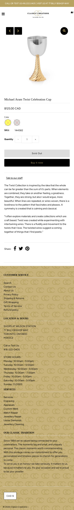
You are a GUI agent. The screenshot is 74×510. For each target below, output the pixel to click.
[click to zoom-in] (64, 31)
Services (8, 397)
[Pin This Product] (27, 249)
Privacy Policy (11, 294)
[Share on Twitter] (21, 249)
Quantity (8, 139)
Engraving (9, 401)
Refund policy (11, 309)
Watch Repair (11, 412)
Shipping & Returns (14, 298)
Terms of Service (13, 306)
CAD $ (10, 496)
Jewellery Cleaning (14, 424)
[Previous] (10, 31)
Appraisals (9, 405)
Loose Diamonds (13, 420)
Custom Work (11, 408)
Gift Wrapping (11, 302)
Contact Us (10, 286)
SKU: (6, 130)
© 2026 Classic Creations (15, 507)
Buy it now (37, 162)
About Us (9, 290)
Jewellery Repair (12, 416)
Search (7, 282)
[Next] (18, 31)
